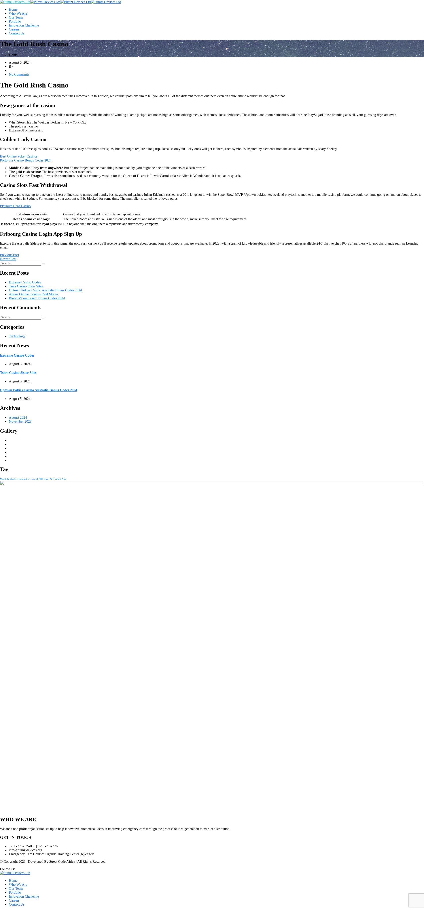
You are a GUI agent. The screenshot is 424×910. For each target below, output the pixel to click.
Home (13, 9)
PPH (41, 479)
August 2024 (18, 417)
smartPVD (49, 479)
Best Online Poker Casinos (19, 156)
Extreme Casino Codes (25, 282)
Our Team (16, 17)
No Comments (19, 74)
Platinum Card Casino (15, 206)
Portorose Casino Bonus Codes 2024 (25, 160)
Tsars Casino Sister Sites (26, 286)
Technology (17, 336)
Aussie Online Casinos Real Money (34, 294)
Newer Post (8, 259)
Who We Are (18, 13)
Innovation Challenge (24, 25)
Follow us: (7, 869)
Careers (14, 29)
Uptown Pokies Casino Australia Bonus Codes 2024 (45, 290)
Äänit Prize (60, 479)
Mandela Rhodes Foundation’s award (19, 479)
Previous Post (9, 255)
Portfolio (15, 21)
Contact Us (17, 33)
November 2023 (20, 421)
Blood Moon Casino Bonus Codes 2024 (37, 298)
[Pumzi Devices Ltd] (15, 2)
